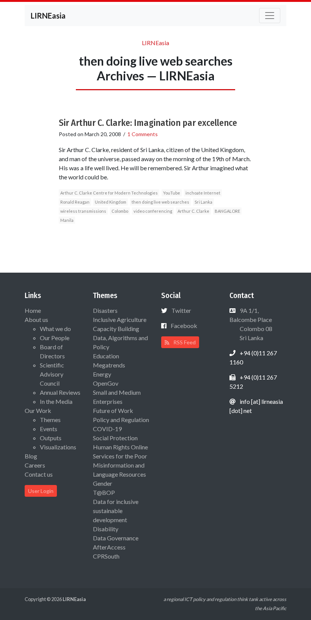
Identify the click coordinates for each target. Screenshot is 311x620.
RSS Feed (184, 342)
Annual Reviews (60, 392)
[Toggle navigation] (269, 15)
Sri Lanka (203, 201)
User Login (40, 491)
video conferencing (153, 211)
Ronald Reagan (75, 201)
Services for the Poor (120, 456)
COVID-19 (107, 428)
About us (36, 319)
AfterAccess (109, 547)
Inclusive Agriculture (119, 319)
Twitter (181, 310)
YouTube (171, 192)
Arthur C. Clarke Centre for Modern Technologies (109, 192)
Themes (50, 419)
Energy (102, 374)
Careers (35, 465)
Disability (105, 528)
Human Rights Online (120, 446)
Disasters (105, 310)
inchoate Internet (202, 192)
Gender (102, 483)
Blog (31, 456)
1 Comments (142, 134)
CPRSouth (106, 556)
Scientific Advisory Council (52, 374)
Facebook (184, 325)
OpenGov (105, 383)
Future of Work (113, 410)
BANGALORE (227, 211)
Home (33, 310)
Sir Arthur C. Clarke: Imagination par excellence (148, 123)
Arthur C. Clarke (193, 211)
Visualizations (58, 446)
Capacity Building (116, 328)
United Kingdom (110, 201)
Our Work (38, 410)
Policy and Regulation (121, 419)
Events (48, 428)
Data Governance (115, 538)
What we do (55, 328)
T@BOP (104, 492)
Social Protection (115, 437)
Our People (54, 337)
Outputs (50, 437)
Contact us (39, 474)
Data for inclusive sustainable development (115, 510)
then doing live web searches (160, 201)
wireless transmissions (83, 211)
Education (106, 355)
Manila (67, 220)
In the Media (56, 401)
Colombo (120, 211)
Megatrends (109, 365)
